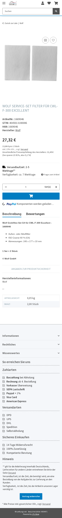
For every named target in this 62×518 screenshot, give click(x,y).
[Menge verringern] (6, 187)
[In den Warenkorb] (4, 32)
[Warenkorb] (56, 3)
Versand (24, 149)
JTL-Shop (35, 514)
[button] (43, 3)
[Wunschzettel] (49, 3)
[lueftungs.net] (13, 3)
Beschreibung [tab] (11, 214)
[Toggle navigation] (3, 2)
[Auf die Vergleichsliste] (45, 40)
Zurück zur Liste (11, 23)
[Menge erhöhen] (56, 187)
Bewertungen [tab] (35, 214)
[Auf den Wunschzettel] (53, 40)
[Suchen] (56, 11)
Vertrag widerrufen (31, 496)
